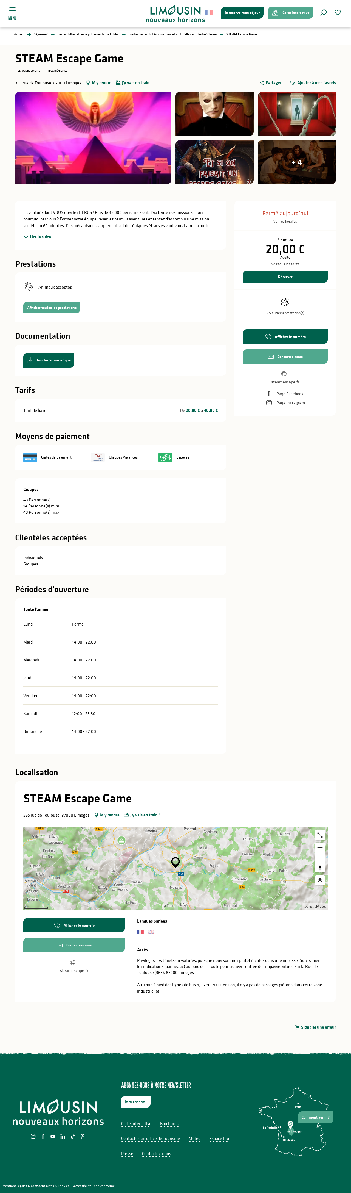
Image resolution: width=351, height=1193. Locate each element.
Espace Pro (219, 1138)
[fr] (209, 12)
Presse (127, 1153)
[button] (324, 13)
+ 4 (297, 162)
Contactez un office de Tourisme (150, 1138)
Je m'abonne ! (136, 1101)
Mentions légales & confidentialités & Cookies (35, 1186)
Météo (194, 1138)
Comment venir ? (316, 1117)
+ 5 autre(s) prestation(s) (285, 312)
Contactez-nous (156, 1153)
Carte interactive (136, 1123)
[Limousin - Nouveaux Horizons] (175, 14)
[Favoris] (338, 12)
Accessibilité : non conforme (94, 1186)
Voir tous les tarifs (285, 263)
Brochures (169, 1123)
